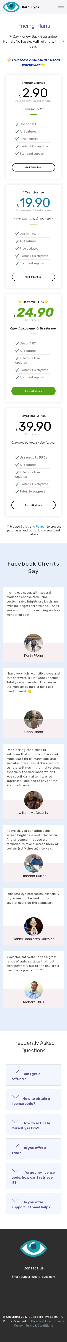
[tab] (33, 1075)
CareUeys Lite (41, 1321)
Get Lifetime (33, 391)
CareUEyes (30, 7)
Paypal (41, 526)
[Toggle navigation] (61, 6)
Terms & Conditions (39, 1325)
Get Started (33, 167)
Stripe (25, 526)
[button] (33, 1075)
